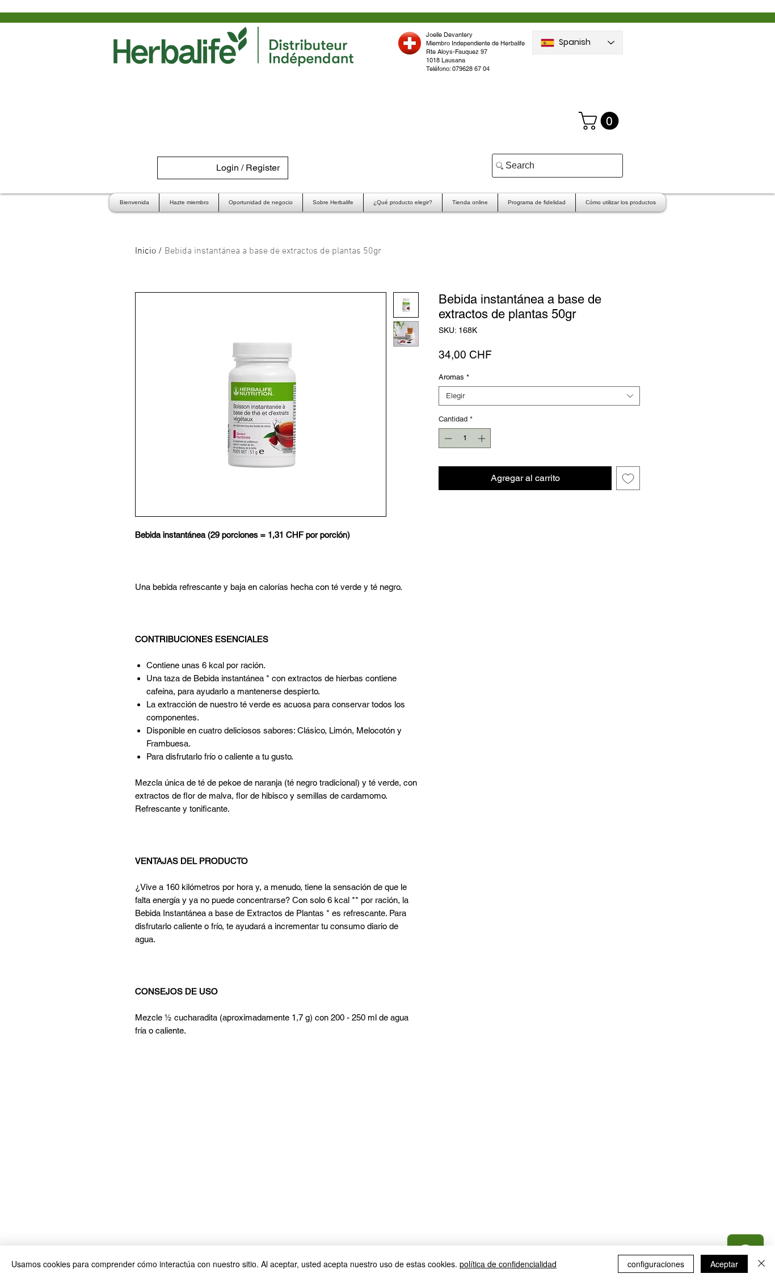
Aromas (454, 377)
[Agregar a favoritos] (628, 478)
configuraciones (655, 1264)
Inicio (145, 251)
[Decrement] (447, 438)
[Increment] (483, 438)
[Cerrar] (761, 1264)
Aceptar (724, 1264)
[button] (601, 121)
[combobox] (539, 396)
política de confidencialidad (508, 1264)
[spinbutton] (465, 438)
